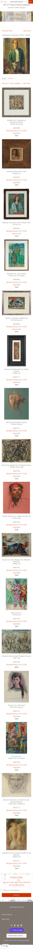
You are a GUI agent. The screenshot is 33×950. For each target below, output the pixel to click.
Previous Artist (7, 31)
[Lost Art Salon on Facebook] (14, 925)
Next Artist (27, 31)
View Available (15, 83)
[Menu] (1, 2)
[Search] (26, 2)
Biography (11, 78)
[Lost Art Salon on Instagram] (18, 925)
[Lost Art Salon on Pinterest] (21, 925)
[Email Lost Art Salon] (11, 925)
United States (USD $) (15, 936)
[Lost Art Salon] (16, 2)
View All (4, 83)
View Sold (26, 83)
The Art (4, 78)
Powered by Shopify (23, 940)
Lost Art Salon (12, 940)
